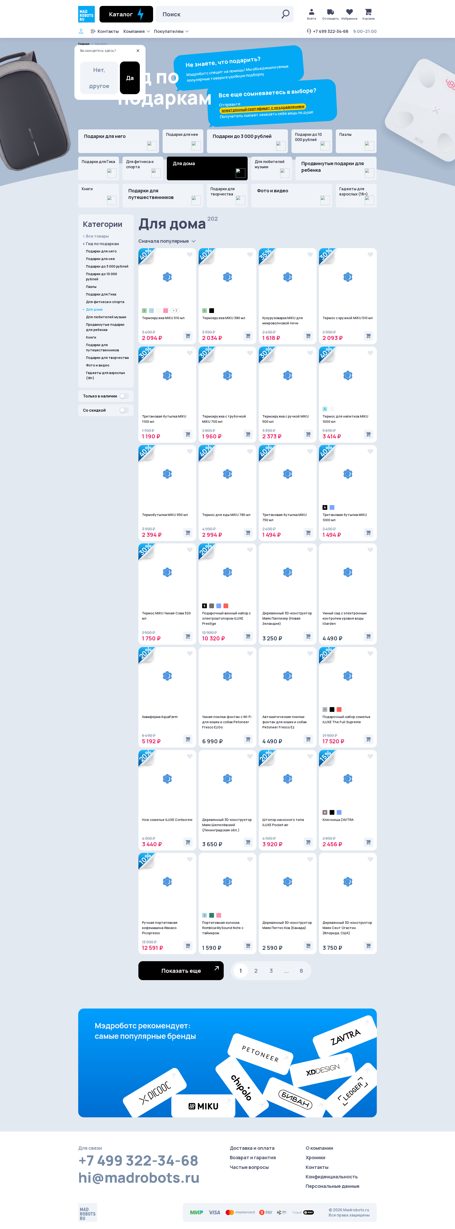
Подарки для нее (182, 134)
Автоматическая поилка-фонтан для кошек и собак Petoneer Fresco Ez (284, 721)
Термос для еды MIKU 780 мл (226, 514)
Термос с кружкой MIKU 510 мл (348, 318)
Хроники (315, 1157)
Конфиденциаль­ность (332, 1176)
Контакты (108, 31)
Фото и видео (272, 190)
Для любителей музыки (269, 164)
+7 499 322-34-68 (330, 31)
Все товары (97, 236)
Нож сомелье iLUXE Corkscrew (167, 819)
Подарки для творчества (222, 191)
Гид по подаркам (102, 243)
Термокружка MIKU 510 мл (163, 318)
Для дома (94, 309)
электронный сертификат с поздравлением (263, 108)
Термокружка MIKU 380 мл (223, 318)
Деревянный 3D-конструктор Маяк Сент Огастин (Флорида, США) (347, 927)
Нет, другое (99, 78)
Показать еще (181, 970)
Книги (87, 188)
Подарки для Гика (98, 161)
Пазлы (345, 134)
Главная (83, 44)
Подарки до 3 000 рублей (242, 136)
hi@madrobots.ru (139, 1177)
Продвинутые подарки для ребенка (332, 166)
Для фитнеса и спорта (140, 164)
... (286, 970)
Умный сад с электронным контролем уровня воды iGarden (345, 618)
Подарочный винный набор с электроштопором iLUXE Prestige (226, 618)
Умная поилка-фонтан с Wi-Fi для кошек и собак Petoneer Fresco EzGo (226, 721)
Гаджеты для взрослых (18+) (353, 191)
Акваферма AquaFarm (159, 716)
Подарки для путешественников (151, 193)
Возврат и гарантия (253, 1157)
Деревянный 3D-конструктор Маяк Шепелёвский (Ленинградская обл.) (227, 824)
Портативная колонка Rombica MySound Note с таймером (222, 927)
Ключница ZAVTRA (338, 819)
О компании (319, 1148)
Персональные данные (332, 1186)
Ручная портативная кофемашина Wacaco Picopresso (159, 927)
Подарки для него (105, 136)
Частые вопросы (249, 1167)
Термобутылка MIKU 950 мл (165, 514)
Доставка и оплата (252, 1148)
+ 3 (175, 310)
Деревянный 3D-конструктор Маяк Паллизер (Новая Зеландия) (287, 618)
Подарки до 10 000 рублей (308, 137)
